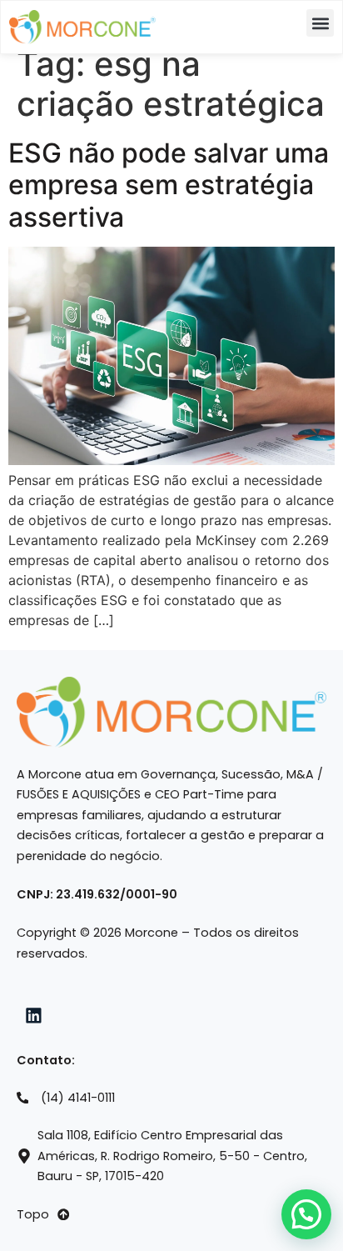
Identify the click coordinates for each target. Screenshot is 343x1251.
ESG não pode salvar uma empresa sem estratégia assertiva (168, 185)
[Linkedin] (34, 1015)
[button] (320, 23)
